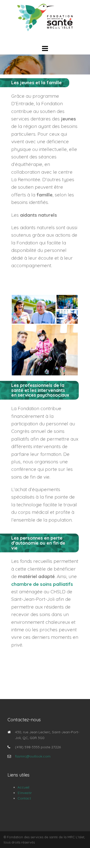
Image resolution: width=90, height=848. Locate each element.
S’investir (25, 793)
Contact (24, 798)
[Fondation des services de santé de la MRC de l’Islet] (45, 17)
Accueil (23, 787)
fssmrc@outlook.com (32, 756)
